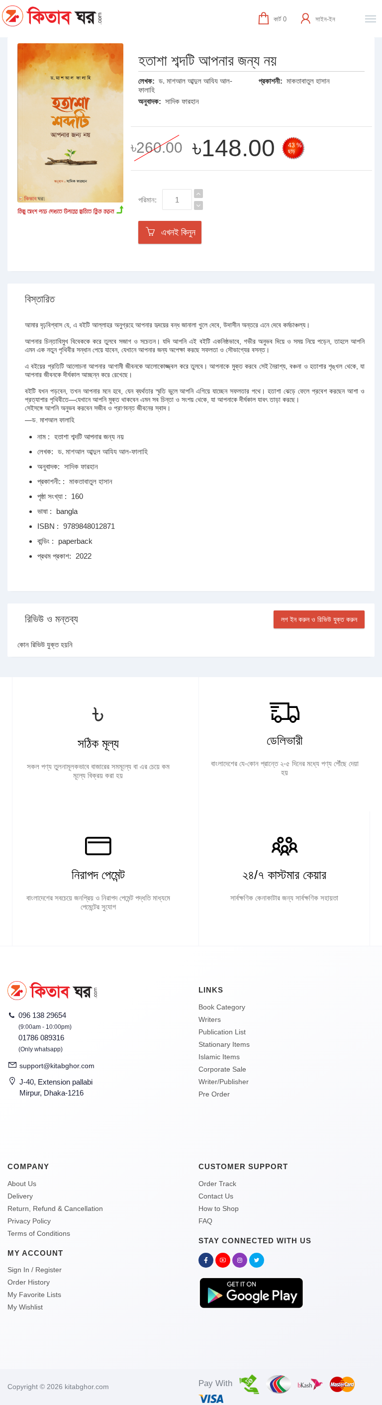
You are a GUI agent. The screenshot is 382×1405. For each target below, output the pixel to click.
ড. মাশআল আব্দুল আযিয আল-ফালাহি (103, 451)
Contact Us (215, 1196)
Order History (28, 1282)
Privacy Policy (29, 1221)
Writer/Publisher (223, 1082)
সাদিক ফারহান (182, 101)
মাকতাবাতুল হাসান (308, 81)
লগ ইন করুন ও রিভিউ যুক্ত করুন (319, 619)
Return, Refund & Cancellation (55, 1208)
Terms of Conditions (38, 1233)
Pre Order (214, 1094)
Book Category (221, 1007)
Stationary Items (224, 1044)
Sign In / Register (34, 1270)
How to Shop (218, 1208)
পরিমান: (147, 200)
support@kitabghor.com (57, 1066)
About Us (21, 1184)
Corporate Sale (222, 1069)
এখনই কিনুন (175, 232)
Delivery (20, 1196)
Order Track (217, 1184)
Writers (209, 1019)
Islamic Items (219, 1057)
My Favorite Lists (34, 1295)
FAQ (205, 1221)
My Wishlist (25, 1307)
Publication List (222, 1032)
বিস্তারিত (40, 299)
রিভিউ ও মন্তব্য (51, 618)
